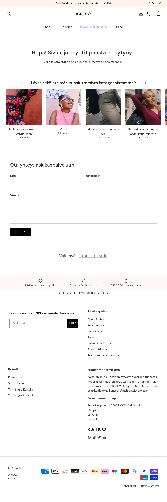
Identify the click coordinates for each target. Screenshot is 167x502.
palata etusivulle (92, 255)
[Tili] (140, 13)
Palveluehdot (129, 485)
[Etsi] (8, 13)
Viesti (14, 195)
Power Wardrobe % (93, 27)
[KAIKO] (83, 14)
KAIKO (11, 478)
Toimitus (93, 337)
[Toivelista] (149, 13)
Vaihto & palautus (100, 343)
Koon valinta (96, 325)
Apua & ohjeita (98, 319)
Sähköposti (93, 176)
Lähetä (20, 232)
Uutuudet (65, 27)
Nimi (13, 176)
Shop (47, 27)
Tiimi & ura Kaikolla (20, 389)
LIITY (72, 323)
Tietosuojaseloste (150, 485)
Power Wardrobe (64, 3)
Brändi (119, 27)
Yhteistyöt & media (21, 395)
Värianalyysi (95, 331)
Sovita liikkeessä (98, 349)
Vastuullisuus (16, 383)
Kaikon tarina (16, 377)
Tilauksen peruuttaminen (104, 355)
